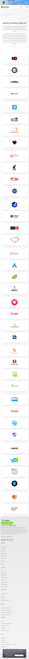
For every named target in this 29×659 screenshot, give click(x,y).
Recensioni (3, 628)
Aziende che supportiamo (6, 624)
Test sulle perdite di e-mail (7, 612)
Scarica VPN (3, 558)
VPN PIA (3, 543)
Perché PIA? (3, 549)
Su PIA (2, 621)
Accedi (2, 565)
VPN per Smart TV (5, 587)
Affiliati (2, 596)
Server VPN (3, 556)
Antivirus (3, 560)
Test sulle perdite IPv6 (6, 615)
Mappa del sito (4, 626)
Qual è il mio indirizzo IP (6, 608)
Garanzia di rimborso (5, 630)
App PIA (3, 567)
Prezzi (2, 551)
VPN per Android (4, 578)
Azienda (3, 617)
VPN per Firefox (4, 585)
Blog (2, 562)
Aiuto (2, 634)
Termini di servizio (5, 642)
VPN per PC (3, 571)
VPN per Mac (4, 574)
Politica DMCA (4, 647)
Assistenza (3, 638)
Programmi (3, 590)
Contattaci (3, 640)
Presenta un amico (5, 594)
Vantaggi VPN (4, 554)
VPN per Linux (4, 576)
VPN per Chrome (4, 582)
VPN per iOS (3, 580)
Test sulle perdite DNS (6, 610)
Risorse (2, 604)
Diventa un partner (5, 600)
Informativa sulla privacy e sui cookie (9, 645)
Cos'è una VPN (4, 547)
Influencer (3, 598)
